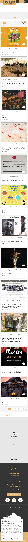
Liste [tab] (4, 25)
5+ (16, 409)
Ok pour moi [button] (19, 539)
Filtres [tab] (23, 25)
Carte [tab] (13, 25)
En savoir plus (4, 535)
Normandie (13, 508)
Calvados (20, 508)
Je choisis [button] (11, 539)
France (7, 508)
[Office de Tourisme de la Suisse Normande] (9, 3)
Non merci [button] (4, 539)
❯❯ (25, 409)
